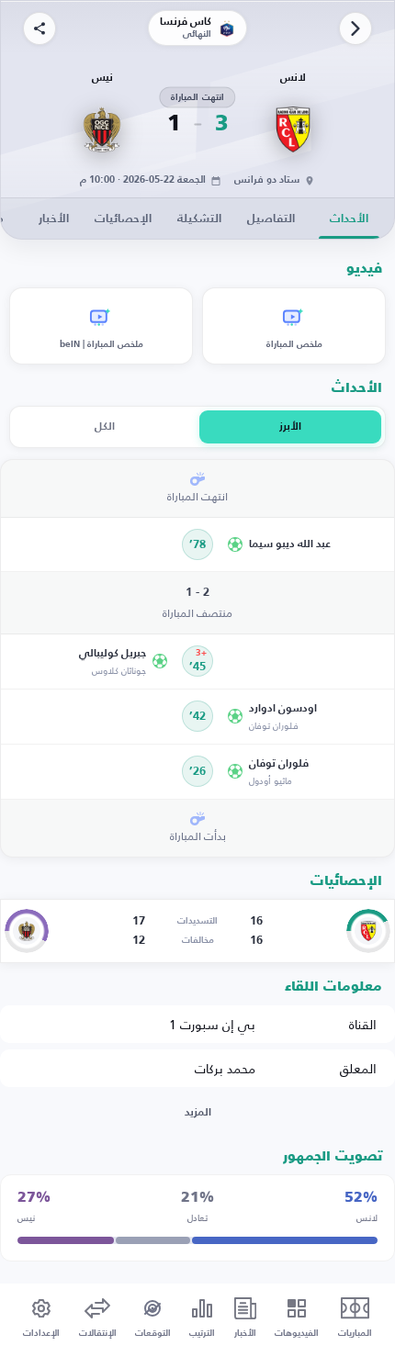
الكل (105, 426)
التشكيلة (199, 219)
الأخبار (54, 219)
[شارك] (39, 28)
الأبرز (290, 426)
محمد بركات (225, 1068)
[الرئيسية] (355, 28)
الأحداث (349, 219)
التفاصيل (271, 219)
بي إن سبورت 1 (212, 1024)
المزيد (198, 1112)
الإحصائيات (123, 219)
